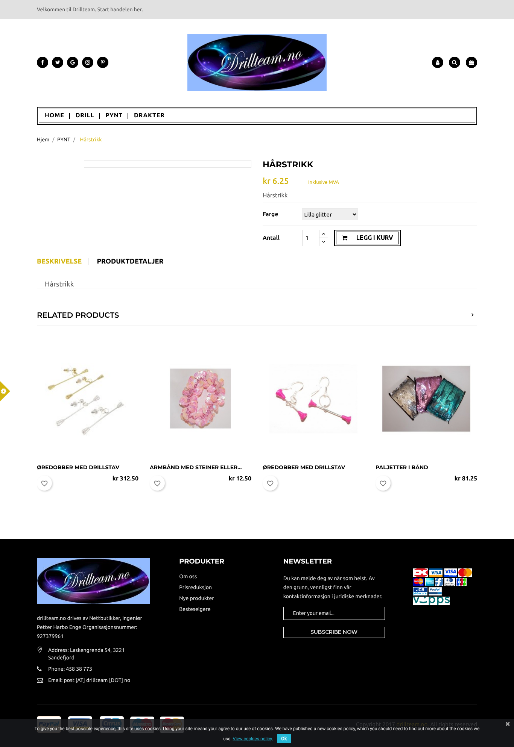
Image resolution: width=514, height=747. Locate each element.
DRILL (85, 115)
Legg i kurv (374, 237)
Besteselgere (194, 609)
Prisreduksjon (195, 587)
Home (54, 115)
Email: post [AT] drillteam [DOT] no (89, 680)
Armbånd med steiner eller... (196, 467)
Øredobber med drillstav (78, 467)
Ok (284, 738)
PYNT (114, 115)
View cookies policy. (253, 738)
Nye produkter (196, 598)
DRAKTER (149, 115)
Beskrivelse (59, 261)
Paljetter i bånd (402, 467)
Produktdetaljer (130, 261)
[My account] (437, 62)
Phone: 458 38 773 (70, 669)
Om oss (188, 576)
